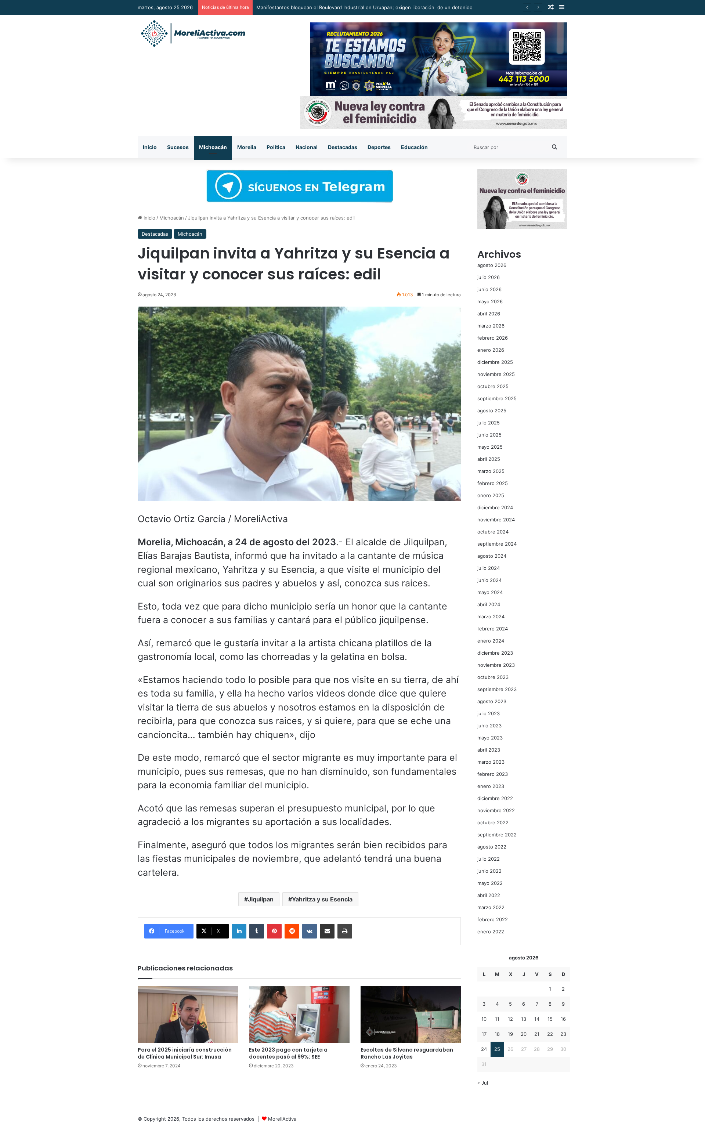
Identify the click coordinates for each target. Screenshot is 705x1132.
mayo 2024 (490, 592)
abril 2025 (488, 459)
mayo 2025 (490, 447)
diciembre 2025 (495, 362)
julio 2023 (488, 713)
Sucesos (178, 147)
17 (484, 1034)
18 (497, 1034)
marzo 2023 (491, 762)
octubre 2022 (493, 822)
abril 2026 (488, 314)
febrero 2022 (492, 919)
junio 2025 (489, 435)
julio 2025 (488, 423)
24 (484, 1049)
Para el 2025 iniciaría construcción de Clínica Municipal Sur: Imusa (185, 1053)
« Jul (482, 1083)
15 (550, 1019)
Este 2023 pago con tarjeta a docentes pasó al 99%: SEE (288, 1053)
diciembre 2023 (495, 653)
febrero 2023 (492, 774)
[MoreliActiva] (193, 34)
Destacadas (342, 147)
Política (276, 147)
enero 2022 (490, 931)
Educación (414, 147)
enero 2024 (490, 641)
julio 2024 (488, 568)
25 (497, 1049)
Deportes (379, 147)
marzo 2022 (491, 907)
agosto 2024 (491, 556)
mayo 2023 (490, 738)
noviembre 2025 (496, 374)
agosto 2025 (491, 410)
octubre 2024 (493, 532)
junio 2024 (489, 580)
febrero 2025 (492, 483)
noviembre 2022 (496, 810)
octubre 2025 (493, 386)
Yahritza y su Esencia (322, 899)
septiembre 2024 (497, 544)
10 (484, 1019)
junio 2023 (489, 725)
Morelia (246, 147)
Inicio (150, 147)
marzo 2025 (491, 471)
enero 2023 (490, 786)
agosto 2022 (491, 847)
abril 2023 (488, 750)
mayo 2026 (490, 301)
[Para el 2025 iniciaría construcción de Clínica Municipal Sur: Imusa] (188, 1014)
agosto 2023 (491, 701)
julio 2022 (488, 859)
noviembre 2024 (496, 519)
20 (524, 1034)
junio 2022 (489, 871)
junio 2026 (489, 289)
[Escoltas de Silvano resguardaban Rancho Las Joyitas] (411, 1014)
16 (563, 1019)
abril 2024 (488, 604)
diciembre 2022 (495, 798)
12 (510, 1019)
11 (497, 1019)
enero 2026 (490, 350)
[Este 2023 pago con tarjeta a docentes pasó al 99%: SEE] (299, 1014)
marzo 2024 (491, 616)
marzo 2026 (491, 326)
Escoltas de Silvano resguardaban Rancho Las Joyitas (407, 1053)
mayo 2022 (490, 883)
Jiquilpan (261, 899)
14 (536, 1019)
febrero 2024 (492, 629)
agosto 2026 (491, 265)
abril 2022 (488, 895)
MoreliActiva (282, 1119)
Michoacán (213, 147)
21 (536, 1034)
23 (563, 1034)
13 (523, 1019)
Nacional (307, 147)
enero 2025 (490, 495)
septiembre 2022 (497, 835)
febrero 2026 (492, 338)
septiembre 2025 (497, 398)
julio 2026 (488, 277)
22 (550, 1034)
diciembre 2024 (495, 507)
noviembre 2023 (496, 665)
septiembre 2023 (497, 689)
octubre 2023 (493, 677)
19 (510, 1034)
